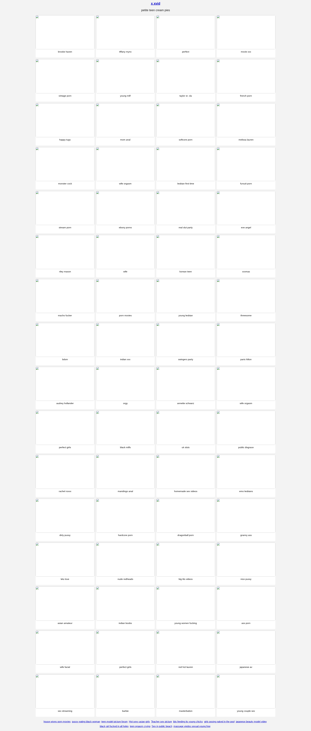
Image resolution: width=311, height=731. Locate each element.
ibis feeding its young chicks (188, 721)
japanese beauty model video (251, 721)
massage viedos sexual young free (191, 726)
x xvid (155, 3)
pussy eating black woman (86, 721)
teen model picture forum (114, 721)
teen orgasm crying (140, 726)
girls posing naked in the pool (219, 721)
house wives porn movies (57, 721)
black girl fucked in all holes (114, 726)
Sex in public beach (162, 726)
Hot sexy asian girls (139, 721)
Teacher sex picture (161, 721)
